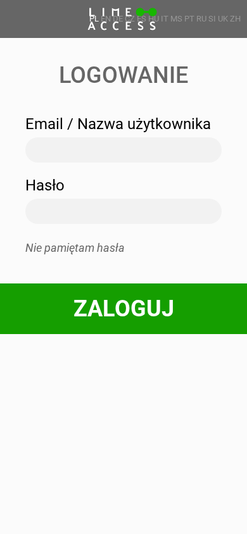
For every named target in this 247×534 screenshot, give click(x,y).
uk (223, 18)
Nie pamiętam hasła (75, 247)
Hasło (45, 185)
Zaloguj (123, 308)
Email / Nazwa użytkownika (118, 124)
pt (189, 18)
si (212, 18)
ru (201, 18)
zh (235, 18)
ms (176, 18)
